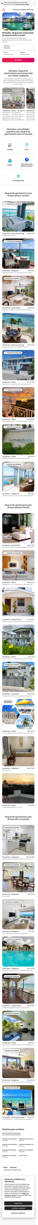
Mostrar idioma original (22, 4)
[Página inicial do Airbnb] (3, 10)
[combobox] (18, 48)
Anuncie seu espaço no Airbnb (23, 10)
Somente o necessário (18, 1208)
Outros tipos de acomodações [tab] (11, 1133)
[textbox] (10, 54)
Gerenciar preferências (18, 1213)
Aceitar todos (18, 1203)
